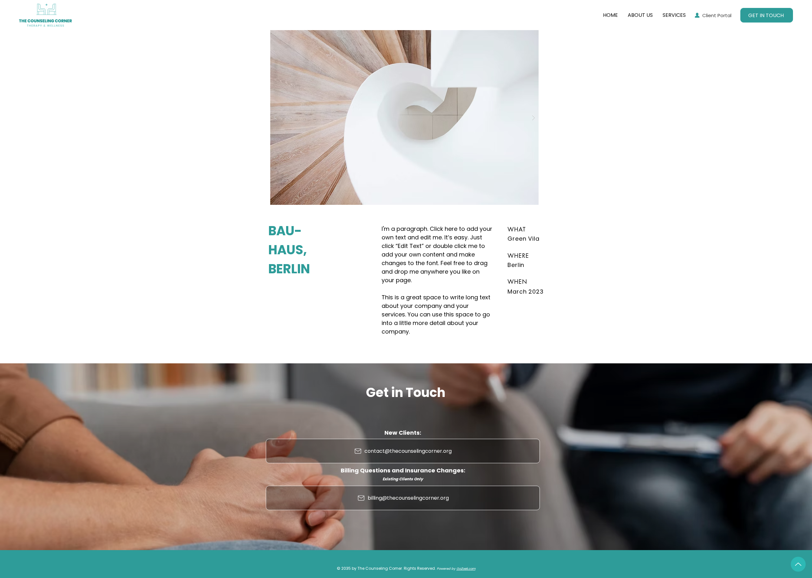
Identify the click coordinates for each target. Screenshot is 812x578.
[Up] (798, 564)
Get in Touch (405, 392)
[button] (404, 117)
